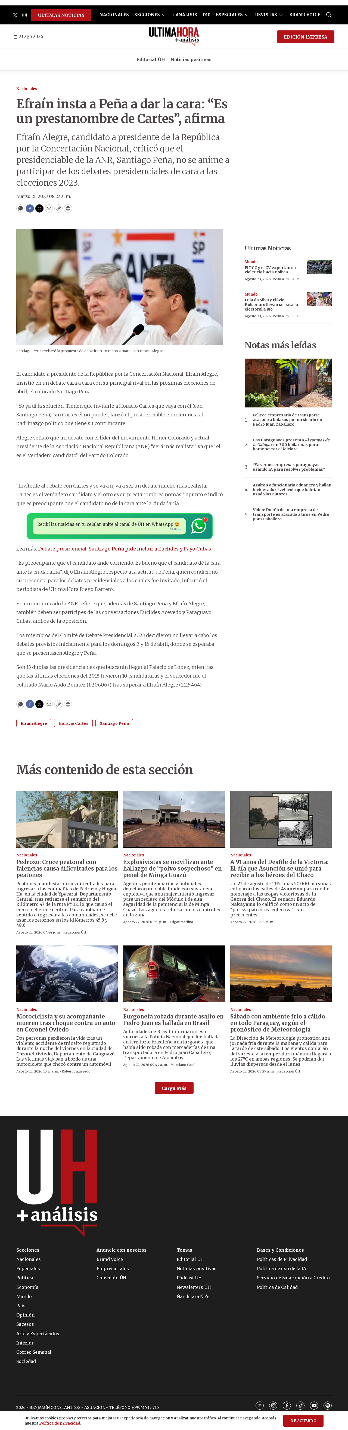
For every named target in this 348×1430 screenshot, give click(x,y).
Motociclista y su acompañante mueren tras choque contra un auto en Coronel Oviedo (65, 1023)
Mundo (251, 262)
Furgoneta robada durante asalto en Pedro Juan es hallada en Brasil (173, 1019)
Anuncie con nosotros (122, 1250)
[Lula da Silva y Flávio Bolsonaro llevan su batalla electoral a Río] (319, 299)
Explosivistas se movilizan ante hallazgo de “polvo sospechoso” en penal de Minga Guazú (172, 868)
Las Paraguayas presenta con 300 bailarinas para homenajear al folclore (291, 444)
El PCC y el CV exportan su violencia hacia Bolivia (270, 270)
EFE (295, 316)
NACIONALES (114, 14)
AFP (295, 279)
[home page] (174, 36)
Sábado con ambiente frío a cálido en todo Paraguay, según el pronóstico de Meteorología (277, 1023)
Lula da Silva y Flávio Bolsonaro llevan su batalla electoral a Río (271, 305)
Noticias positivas (191, 59)
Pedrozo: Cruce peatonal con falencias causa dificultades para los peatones (67, 868)
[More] (163, 15)
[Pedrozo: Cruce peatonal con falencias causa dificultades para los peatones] (67, 819)
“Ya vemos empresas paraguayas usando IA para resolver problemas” (289, 467)
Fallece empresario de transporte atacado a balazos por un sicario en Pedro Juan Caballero (287, 419)
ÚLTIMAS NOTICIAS (61, 15)
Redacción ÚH (74, 932)
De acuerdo (303, 1421)
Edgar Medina (181, 922)
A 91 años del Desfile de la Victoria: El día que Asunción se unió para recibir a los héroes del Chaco (279, 868)
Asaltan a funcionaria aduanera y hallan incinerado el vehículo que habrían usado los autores (292, 489)
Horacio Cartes (73, 723)
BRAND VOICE (304, 14)
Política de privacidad (59, 1423)
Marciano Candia (184, 1065)
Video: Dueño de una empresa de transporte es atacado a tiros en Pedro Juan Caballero (291, 514)
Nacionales (26, 89)
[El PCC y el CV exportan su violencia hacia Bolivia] (319, 267)
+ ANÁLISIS (184, 14)
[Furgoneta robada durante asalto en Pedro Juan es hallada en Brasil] (174, 973)
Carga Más (174, 1088)
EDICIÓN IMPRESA (305, 37)
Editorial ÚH (150, 59)
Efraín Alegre (34, 723)
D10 (206, 14)
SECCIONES (147, 14)
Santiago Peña (114, 723)
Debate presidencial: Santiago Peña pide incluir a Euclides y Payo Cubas (124, 549)
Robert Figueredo (76, 1071)
